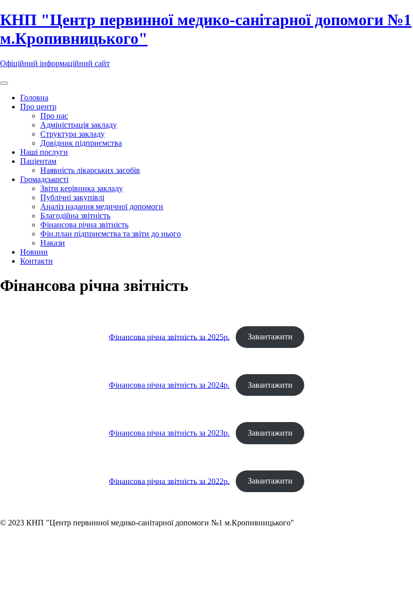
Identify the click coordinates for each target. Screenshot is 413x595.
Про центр (38, 106)
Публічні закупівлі (72, 197)
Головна (34, 97)
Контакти (36, 261)
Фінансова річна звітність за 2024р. (169, 385)
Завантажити (270, 336)
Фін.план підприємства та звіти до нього (110, 233)
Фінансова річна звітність (84, 224)
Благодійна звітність (75, 215)
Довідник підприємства (81, 143)
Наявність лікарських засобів (90, 170)
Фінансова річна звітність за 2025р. (169, 336)
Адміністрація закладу (78, 125)
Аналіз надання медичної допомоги (101, 206)
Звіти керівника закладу (81, 188)
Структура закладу (72, 134)
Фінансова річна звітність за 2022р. (169, 481)
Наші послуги (44, 152)
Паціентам (38, 161)
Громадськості (44, 179)
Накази (52, 243)
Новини (34, 252)
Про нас (54, 115)
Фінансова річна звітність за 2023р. (169, 433)
